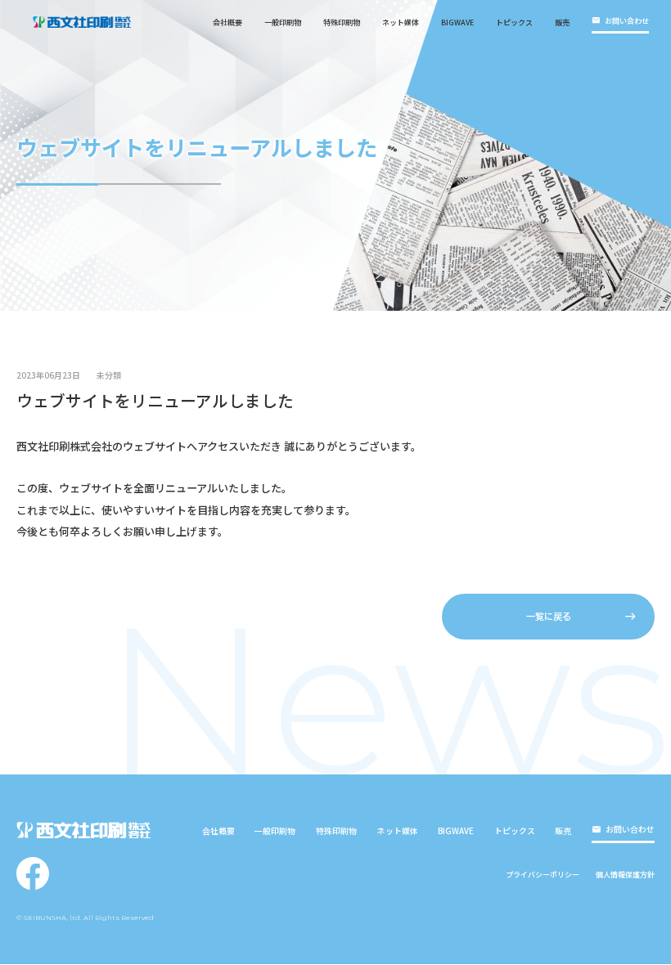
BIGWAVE (457, 22)
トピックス (514, 22)
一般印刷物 (282, 22)
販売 (562, 22)
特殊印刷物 (341, 22)
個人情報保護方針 (625, 874)
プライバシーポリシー (542, 874)
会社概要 (227, 22)
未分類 (109, 376)
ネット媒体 (400, 22)
